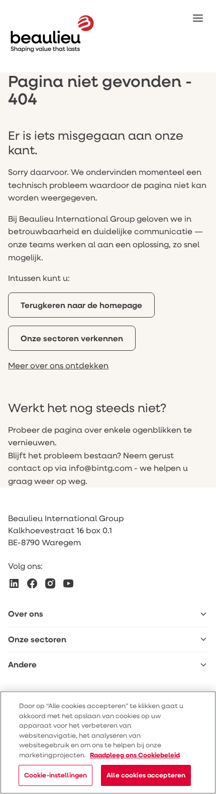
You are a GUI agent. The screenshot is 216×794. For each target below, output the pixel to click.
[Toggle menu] (203, 614)
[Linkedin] (14, 583)
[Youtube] (68, 583)
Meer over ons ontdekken (58, 365)
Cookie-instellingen (55, 774)
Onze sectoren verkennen (72, 338)
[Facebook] (32, 583)
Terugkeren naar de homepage (81, 305)
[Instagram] (50, 583)
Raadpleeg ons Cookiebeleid (135, 754)
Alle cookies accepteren (145, 774)
